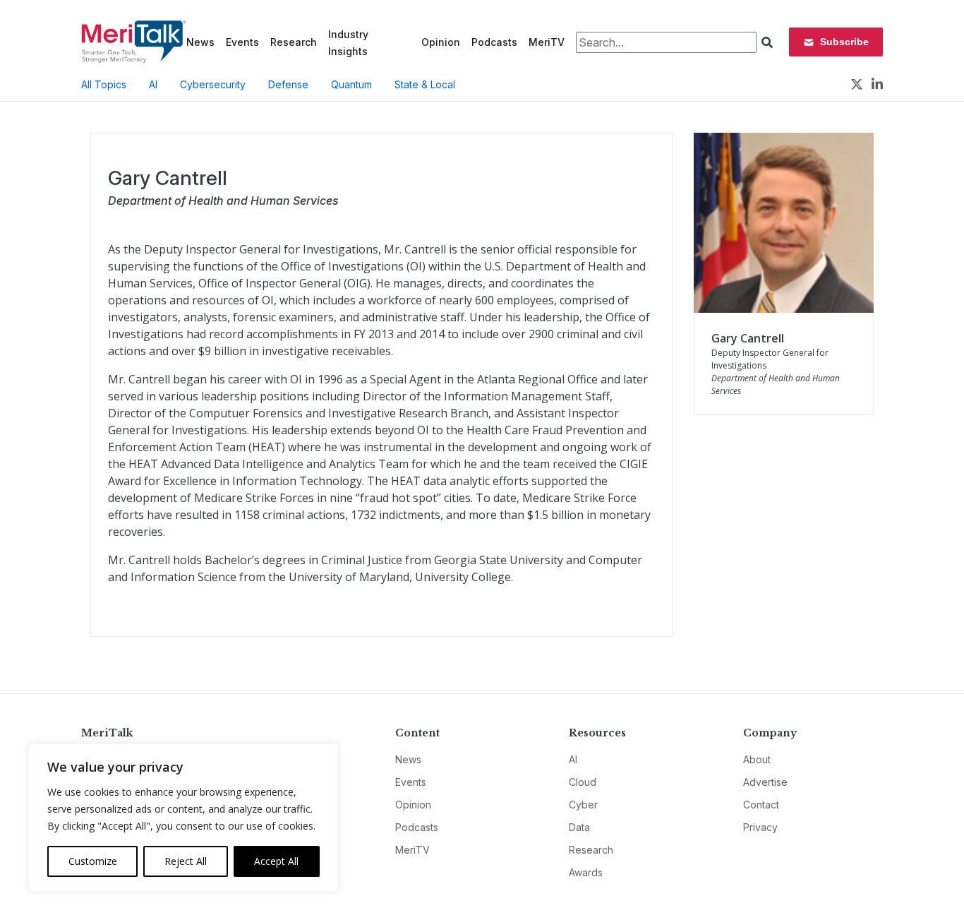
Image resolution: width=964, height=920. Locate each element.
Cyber (583, 805)
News (200, 42)
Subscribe (844, 41)
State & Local (424, 84)
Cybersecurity (213, 84)
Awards (586, 872)
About (757, 759)
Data (579, 827)
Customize (92, 861)
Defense (288, 84)
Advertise (765, 782)
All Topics (103, 84)
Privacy (760, 827)
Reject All (185, 861)
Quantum (351, 84)
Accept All (276, 861)
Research (293, 42)
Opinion (440, 42)
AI (153, 84)
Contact (761, 805)
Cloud (582, 782)
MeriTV (547, 42)
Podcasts (494, 42)
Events (242, 42)
